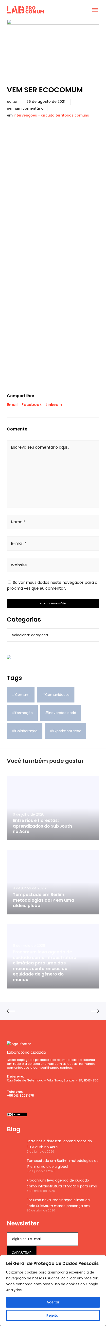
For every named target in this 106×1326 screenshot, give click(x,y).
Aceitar (53, 1302)
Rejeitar (53, 1315)
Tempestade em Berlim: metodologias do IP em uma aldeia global (63, 1163)
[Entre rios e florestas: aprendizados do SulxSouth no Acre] (14, 1145)
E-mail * (18, 543)
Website (19, 565)
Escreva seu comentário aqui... (40, 447)
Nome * (18, 522)
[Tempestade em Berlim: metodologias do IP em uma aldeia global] (14, 1165)
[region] (53, 1290)
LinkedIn (54, 404)
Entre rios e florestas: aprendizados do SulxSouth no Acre (59, 1144)
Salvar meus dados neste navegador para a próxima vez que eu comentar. (52, 585)
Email (12, 404)
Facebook (31, 404)
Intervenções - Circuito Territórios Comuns (51, 115)
